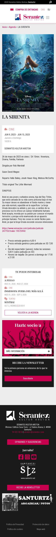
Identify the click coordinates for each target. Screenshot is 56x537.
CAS (43, 9)
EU (49, 9)
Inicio (4, 27)
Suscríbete (28, 378)
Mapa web (41, 529)
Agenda (12, 27)
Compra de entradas (27, 9)
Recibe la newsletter (28, 487)
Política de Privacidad (15, 524)
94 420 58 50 (17, 432)
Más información (15, 351)
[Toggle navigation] (48, 17)
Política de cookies (15, 529)
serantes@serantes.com (34, 432)
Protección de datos (41, 524)
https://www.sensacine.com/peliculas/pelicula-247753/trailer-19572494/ (23, 229)
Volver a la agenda (28, 312)
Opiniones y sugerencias (28, 442)
